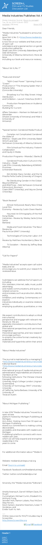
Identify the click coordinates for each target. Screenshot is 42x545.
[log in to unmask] (31, 20)
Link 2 (4, 540)
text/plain (6, 24)
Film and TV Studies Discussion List (22, 7)
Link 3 (4, 542)
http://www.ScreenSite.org (14, 520)
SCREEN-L (18, 3)
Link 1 (4, 537)
